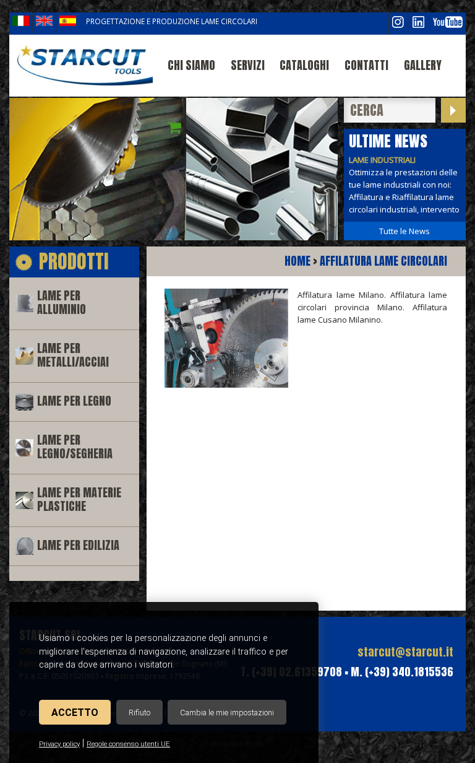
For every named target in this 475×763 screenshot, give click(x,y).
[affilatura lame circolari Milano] (226, 384)
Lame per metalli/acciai (73, 355)
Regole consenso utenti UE (128, 744)
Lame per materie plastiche (79, 499)
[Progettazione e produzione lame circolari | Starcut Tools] (84, 66)
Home (297, 261)
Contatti (366, 65)
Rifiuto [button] (139, 712)
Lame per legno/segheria (75, 447)
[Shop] (174, 128)
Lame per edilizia (78, 545)
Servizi (248, 65)
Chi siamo (191, 65)
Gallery (423, 65)
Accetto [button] (74, 712)
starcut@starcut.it (405, 651)
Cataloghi (304, 65)
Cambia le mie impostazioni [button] (227, 712)
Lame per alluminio (61, 302)
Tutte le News (404, 231)
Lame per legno (74, 401)
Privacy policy (59, 744)
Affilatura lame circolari (383, 261)
